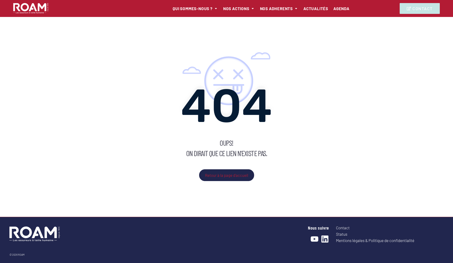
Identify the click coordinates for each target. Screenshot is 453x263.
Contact (343, 227)
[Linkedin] (325, 239)
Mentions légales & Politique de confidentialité (375, 240)
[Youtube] (314, 239)
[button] (195, 8)
